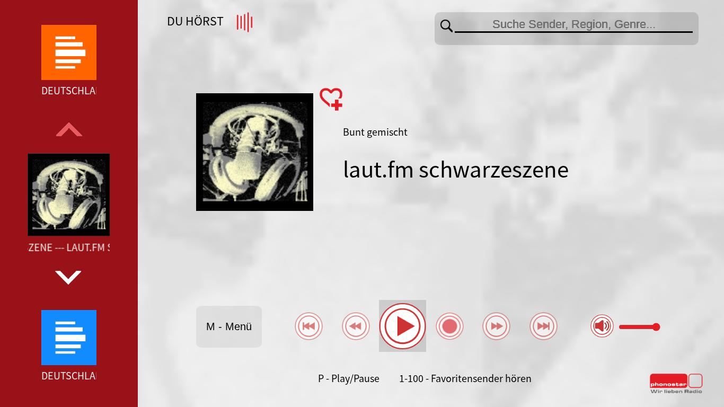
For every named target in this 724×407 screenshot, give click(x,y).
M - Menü (229, 326)
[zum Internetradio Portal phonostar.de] (676, 391)
